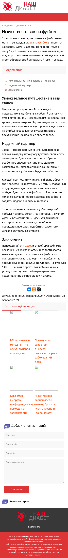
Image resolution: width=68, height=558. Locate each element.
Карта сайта (34, 527)
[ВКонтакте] (29, 289)
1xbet (28, 245)
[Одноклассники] (34, 289)
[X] (39, 289)
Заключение (13, 90)
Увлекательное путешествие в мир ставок (30, 81)
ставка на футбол (36, 42)
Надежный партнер (18, 85)
